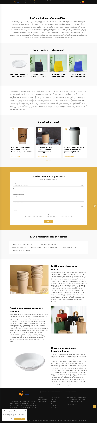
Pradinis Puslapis (30, 1)
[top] (94, 406)
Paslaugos (62, 1)
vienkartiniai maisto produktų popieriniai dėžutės (26, 247)
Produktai (48, 1)
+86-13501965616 (74, 404)
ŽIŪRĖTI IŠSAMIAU (19, 63)
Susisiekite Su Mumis (31, 3)
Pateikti (48, 221)
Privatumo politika (80, 420)
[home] (16, 2)
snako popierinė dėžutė (51, 247)
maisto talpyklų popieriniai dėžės (47, 244)
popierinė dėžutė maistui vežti (21, 250)
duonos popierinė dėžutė (68, 247)
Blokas (55, 1)
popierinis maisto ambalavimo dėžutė (23, 244)
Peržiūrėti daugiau (16, 156)
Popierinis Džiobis (42, 401)
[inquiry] (95, 206)
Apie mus (40, 1)
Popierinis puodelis (42, 399)
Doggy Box (40, 397)
